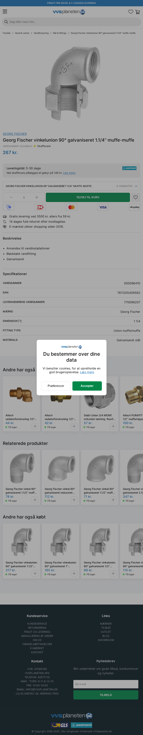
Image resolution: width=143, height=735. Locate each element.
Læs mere (87, 372)
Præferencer (56, 385)
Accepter (87, 385)
